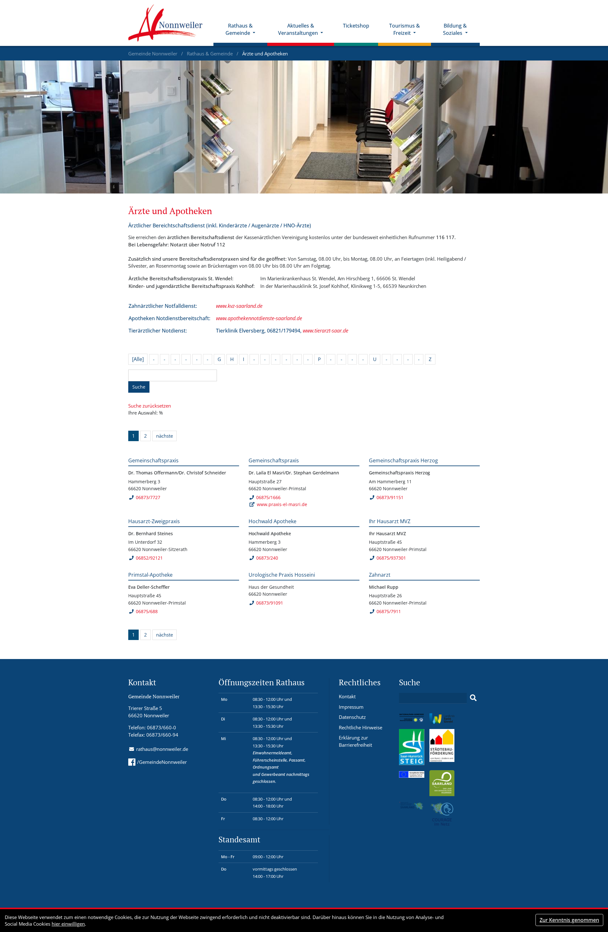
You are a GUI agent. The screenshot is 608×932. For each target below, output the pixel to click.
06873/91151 (390, 497)
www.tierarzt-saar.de (325, 330)
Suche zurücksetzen (149, 406)
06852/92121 (149, 558)
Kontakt (347, 696)
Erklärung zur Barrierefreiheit (355, 741)
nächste (164, 436)
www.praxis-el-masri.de (282, 504)
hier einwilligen (68, 924)
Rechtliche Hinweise (360, 727)
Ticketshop (356, 25)
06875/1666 (268, 497)
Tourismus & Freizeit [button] (404, 29)
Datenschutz (352, 717)
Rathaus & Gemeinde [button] (239, 29)
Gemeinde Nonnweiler (153, 53)
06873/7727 (148, 497)
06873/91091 (269, 603)
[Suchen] (473, 698)
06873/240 (267, 558)
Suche (138, 387)
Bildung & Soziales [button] (455, 29)
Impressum (351, 707)
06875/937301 (391, 558)
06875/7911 (389, 611)
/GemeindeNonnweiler (162, 762)
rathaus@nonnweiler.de (162, 749)
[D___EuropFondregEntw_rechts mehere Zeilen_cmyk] (411, 773)
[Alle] (138, 359)
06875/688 (147, 611)
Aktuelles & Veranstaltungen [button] (298, 29)
